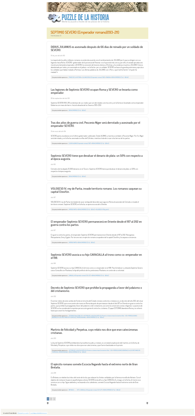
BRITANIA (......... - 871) (74, 390)
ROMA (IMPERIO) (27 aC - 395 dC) (120, 77)
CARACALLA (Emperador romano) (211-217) (80, 275)
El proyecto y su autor (23, 413)
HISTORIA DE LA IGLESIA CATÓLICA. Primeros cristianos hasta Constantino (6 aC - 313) (105, 316)
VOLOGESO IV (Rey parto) (102, 209)
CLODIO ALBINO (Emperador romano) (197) (80, 143)
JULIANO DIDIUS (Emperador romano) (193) (93, 77)
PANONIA (108, 77)
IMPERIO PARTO (73, 209)
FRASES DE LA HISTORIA (75, 77)
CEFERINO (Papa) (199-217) (76, 316)
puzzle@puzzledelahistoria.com (39, 413)
